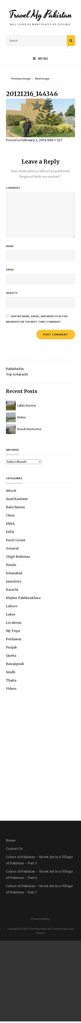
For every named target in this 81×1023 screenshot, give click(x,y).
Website (11, 293)
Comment (14, 188)
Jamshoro (13, 581)
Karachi (12, 590)
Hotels (11, 565)
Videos (11, 689)
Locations (13, 623)
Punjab (11, 647)
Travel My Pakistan (40, 14)
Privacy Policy (40, 919)
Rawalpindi (15, 664)
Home (10, 840)
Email (11, 269)
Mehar (21, 417)
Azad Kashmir (17, 499)
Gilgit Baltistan (18, 557)
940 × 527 (55, 140)
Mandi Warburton (29, 429)
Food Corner (16, 540)
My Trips (13, 631)
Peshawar (14, 639)
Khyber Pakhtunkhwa (23, 598)
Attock (11, 491)
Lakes (10, 614)
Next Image (42, 78)
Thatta (11, 680)
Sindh (10, 672)
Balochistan (15, 507)
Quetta (11, 656)
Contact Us (14, 849)
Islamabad (14, 573)
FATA (10, 532)
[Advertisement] (40, 981)
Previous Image (21, 78)
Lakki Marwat (26, 405)
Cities (10, 515)
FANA (10, 524)
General (12, 548)
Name (11, 246)
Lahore (11, 606)
